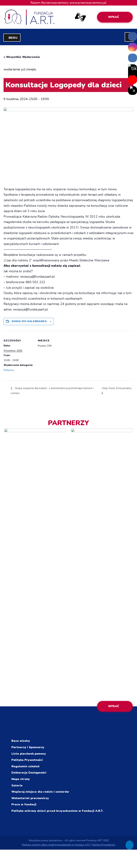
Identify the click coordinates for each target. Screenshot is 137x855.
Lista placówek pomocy (28, 754)
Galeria (16, 785)
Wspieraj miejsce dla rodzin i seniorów (40, 792)
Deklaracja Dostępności (28, 773)
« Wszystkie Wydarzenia (22, 57)
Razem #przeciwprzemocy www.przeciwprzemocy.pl (68, 3)
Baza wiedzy (20, 741)
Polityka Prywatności (27, 760)
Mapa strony (20, 779)
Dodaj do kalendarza (29, 321)
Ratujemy (9, 370)
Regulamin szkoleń (25, 766)
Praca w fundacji (23, 804)
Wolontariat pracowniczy (30, 798)
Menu (15, 37)
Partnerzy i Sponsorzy (27, 747)
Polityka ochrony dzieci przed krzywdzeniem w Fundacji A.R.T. (57, 811)
